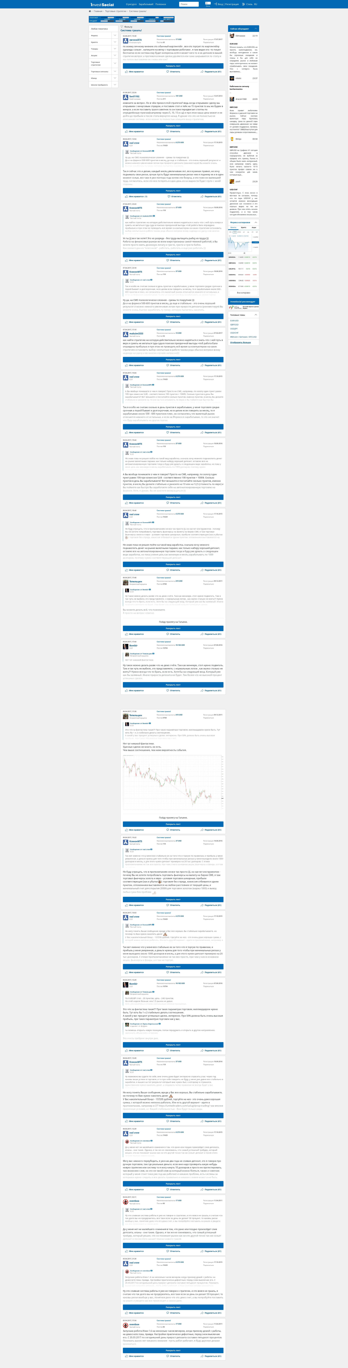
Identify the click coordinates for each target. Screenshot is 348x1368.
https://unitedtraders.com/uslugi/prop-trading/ (151, 943)
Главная (98, 11)
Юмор (94, 78)
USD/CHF (234, 332)
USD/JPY (233, 328)
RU (255, 4)
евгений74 (135, 39)
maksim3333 (136, 333)
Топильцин (135, 581)
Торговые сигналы (99, 71)
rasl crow (134, 142)
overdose (134, 1200)
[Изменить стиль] (243, 4)
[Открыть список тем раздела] (115, 35)
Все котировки (243, 293)
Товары (94, 49)
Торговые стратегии (115, 11)
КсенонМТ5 (135, 207)
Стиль (249, 4)
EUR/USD (234, 320)
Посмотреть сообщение (153, 151)
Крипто (94, 42)
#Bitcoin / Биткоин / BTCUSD (243, 337)
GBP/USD (234, 324)
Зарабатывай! (146, 4)
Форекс (94, 35)
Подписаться (208, 42)
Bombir (133, 645)
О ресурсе (131, 4)
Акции (94, 55)
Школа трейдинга (99, 85)
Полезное (161, 4)
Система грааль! (137, 11)
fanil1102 (134, 96)
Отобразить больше (240, 342)
